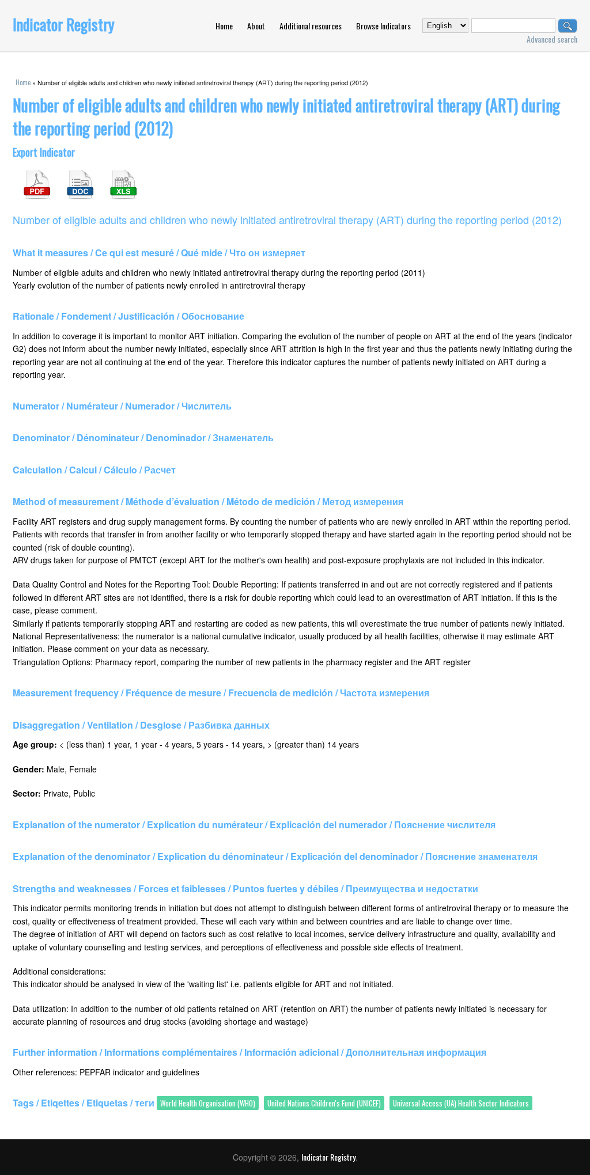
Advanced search (552, 39)
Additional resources (310, 26)
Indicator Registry (64, 24)
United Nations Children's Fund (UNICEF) (324, 1103)
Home (224, 26)
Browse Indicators (383, 26)
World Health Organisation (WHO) (207, 1103)
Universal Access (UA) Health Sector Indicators (461, 1103)
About (256, 26)
